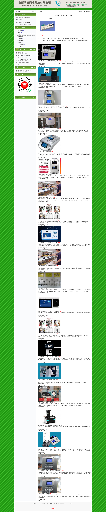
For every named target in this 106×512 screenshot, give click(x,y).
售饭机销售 (19, 42)
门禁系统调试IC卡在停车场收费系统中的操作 (24, 55)
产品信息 (42, 8)
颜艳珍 (71, 503)
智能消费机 (19, 32)
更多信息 (39, 500)
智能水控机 (19, 34)
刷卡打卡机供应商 (20, 44)
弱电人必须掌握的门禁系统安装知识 (23, 62)
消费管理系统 (19, 30)
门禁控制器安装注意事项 (20, 52)
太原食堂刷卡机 (20, 46)
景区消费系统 (19, 38)
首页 (36, 8)
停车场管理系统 (20, 40)
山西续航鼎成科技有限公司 (43, 64)
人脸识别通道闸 (20, 36)
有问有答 (63, 8)
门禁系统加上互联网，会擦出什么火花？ (24, 70)
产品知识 (56, 8)
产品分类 (49, 8)
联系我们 (70, 8)
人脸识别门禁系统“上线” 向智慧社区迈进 (24, 59)
